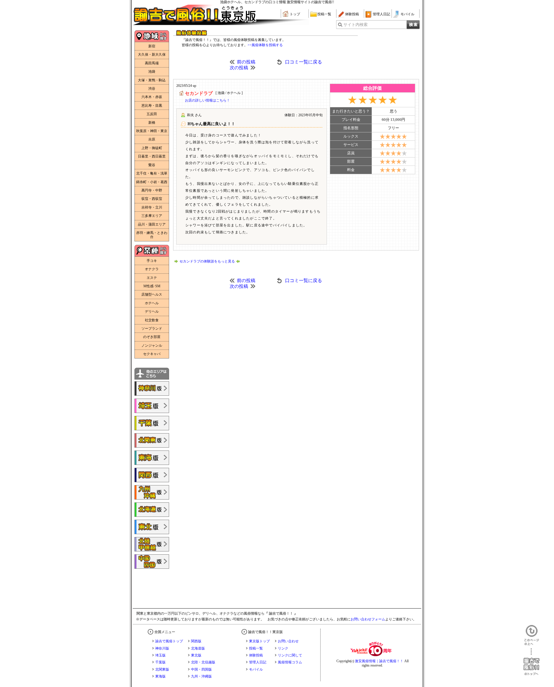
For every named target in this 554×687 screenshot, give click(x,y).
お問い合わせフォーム (368, 619)
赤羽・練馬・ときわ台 (151, 235)
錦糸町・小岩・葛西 (151, 182)
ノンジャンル (151, 346)
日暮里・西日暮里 (152, 156)
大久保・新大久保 (152, 54)
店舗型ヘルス (151, 294)
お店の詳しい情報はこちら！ (207, 100)
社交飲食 (152, 320)
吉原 (151, 139)
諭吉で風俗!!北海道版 (151, 509)
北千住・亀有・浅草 (151, 173)
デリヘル (152, 311)
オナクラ (152, 269)
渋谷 (151, 89)
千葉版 (160, 662)
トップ (295, 14)
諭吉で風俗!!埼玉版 (151, 406)
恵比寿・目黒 (151, 106)
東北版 (196, 655)
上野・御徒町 (151, 148)
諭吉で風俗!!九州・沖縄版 (151, 492)
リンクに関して (290, 655)
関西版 (196, 641)
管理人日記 (381, 14)
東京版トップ (259, 641)
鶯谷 (151, 165)
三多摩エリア (151, 216)
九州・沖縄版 (201, 676)
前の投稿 (246, 61)
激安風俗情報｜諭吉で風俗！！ (379, 661)
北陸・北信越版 (203, 662)
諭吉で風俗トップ (169, 641)
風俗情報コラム (290, 662)
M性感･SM (151, 286)
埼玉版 (160, 655)
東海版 (160, 676)
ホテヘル (152, 303)
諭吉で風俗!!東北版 (151, 527)
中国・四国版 (201, 669)
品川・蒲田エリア (152, 224)
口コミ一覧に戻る (303, 61)
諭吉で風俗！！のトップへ (531, 661)
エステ (152, 278)
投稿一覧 (324, 14)
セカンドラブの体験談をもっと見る (207, 261)
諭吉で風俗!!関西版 (151, 475)
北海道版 (198, 648)
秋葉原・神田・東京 (151, 131)
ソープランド (151, 328)
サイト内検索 (355, 24)
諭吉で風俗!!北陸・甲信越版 (151, 544)
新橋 (151, 123)
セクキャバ (151, 354)
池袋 (151, 72)
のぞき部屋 (151, 337)
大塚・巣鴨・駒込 (152, 80)
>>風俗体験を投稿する (265, 45)
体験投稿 (352, 14)
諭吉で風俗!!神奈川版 (151, 388)
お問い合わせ (288, 641)
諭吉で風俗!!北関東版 (151, 440)
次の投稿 (239, 67)
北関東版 (162, 669)
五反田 (152, 114)
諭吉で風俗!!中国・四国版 (151, 561)
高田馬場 (152, 63)
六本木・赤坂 (151, 97)
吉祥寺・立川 (151, 207)
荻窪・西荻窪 (151, 199)
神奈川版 (162, 648)
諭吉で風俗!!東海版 (151, 458)
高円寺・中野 (151, 190)
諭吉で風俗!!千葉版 (151, 423)
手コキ (152, 261)
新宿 (151, 46)
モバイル (407, 14)
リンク (283, 648)
